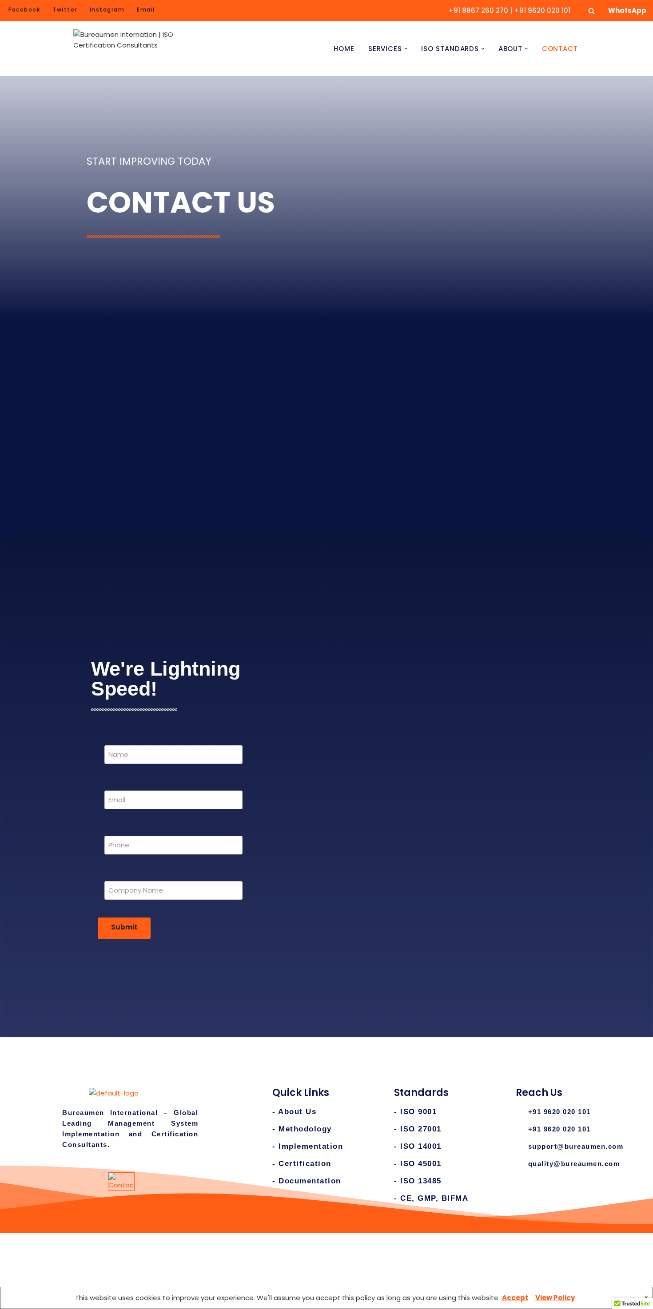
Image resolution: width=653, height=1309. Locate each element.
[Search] (591, 11)
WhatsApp (627, 10)
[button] (406, 49)
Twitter (64, 9)
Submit (124, 927)
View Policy (555, 1297)
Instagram (107, 9)
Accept (515, 1297)
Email (146, 9)
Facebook (24, 9)
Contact (560, 48)
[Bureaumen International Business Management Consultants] (128, 48)
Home (344, 48)
